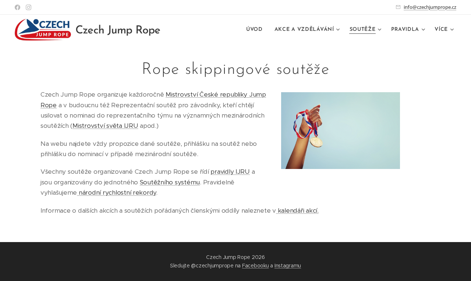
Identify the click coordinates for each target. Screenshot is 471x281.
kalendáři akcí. (297, 210)
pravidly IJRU (230, 171)
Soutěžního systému (170, 182)
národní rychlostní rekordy (116, 192)
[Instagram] (28, 7)
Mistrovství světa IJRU (105, 126)
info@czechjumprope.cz (430, 7)
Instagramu (288, 265)
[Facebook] (17, 7)
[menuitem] (256, 30)
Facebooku (255, 265)
